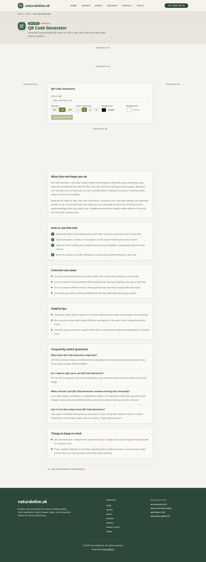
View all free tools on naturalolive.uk (68, 469)
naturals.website (160, 516)
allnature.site (159, 504)
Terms (109, 532)
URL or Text (56, 96)
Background (132, 106)
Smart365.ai (108, 549)
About (99, 5)
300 (62, 109)
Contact (127, 5)
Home (73, 5)
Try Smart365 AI (176, 5)
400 (70, 109)
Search (86, 5)
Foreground (106, 106)
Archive (112, 5)
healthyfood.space (161, 508)
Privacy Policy (113, 527)
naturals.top (158, 512)
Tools (140, 5)
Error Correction (83, 106)
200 (54, 109)
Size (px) (55, 106)
